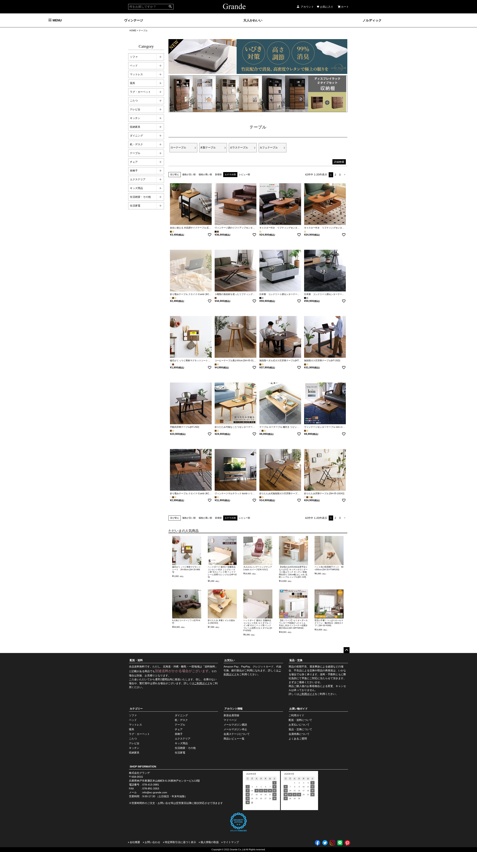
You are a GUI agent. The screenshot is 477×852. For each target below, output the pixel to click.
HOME (132, 30)
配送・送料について (300, 719)
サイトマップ (231, 842)
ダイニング (136, 135)
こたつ (134, 100)
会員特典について (299, 733)
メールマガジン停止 (235, 729)
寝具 (132, 83)
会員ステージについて (237, 733)
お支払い (229, 660)
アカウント (307, 6)
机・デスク (136, 144)
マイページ (230, 719)
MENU (57, 20)
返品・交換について (300, 729)
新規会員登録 (231, 715)
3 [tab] (259, 115)
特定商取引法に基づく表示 (180, 842)
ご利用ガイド (202, 683)
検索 (170, 6)
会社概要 (135, 842)
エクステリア (138, 179)
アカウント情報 (233, 708)
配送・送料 (136, 660)
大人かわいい (252, 20)
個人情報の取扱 (209, 842)
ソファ (134, 56)
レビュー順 (244, 174)
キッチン (135, 118)
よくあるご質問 (298, 738)
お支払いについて (299, 724)
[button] (344, 174)
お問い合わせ (152, 842)
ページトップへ (347, 650)
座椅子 (134, 170)
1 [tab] (254, 115)
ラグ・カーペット (140, 91)
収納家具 (135, 126)
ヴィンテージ (133, 20)
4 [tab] (262, 115)
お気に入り (326, 6)
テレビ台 (135, 109)
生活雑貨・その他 (140, 196)
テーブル (135, 153)
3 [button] (340, 174)
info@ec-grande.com (154, 792)
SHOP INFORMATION (143, 766)
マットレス (136, 74)
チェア (134, 161)
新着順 (218, 174)
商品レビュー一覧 (234, 738)
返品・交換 (295, 660)
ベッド (134, 65)
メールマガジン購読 (235, 724)
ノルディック (372, 20)
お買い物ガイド (298, 708)
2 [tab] (257, 115)
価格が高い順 (205, 174)
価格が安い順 (189, 174)
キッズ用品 (136, 188)
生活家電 (135, 205)
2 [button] (335, 174)
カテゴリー (136, 708)
